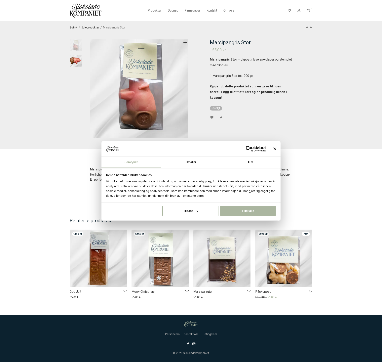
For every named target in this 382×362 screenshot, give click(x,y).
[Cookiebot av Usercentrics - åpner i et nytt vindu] (248, 149)
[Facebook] (188, 343)
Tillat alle (248, 211)
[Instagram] (193, 343)
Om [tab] (250, 162)
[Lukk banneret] (274, 149)
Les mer (73, 297)
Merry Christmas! (144, 292)
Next (186, 88)
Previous (92, 88)
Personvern (172, 334)
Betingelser (210, 334)
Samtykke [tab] (131, 162)
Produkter (154, 10)
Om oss (228, 10)
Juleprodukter (90, 27)
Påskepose (263, 292)
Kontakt (212, 10)
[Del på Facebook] (221, 118)
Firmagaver (192, 10)
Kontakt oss (191, 334)
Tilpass (188, 211)
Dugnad (173, 10)
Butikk (73, 27)
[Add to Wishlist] (213, 117)
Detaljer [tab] (191, 162)
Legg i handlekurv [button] (202, 297)
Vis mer (85, 297)
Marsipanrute (202, 292)
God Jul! (75, 292)
